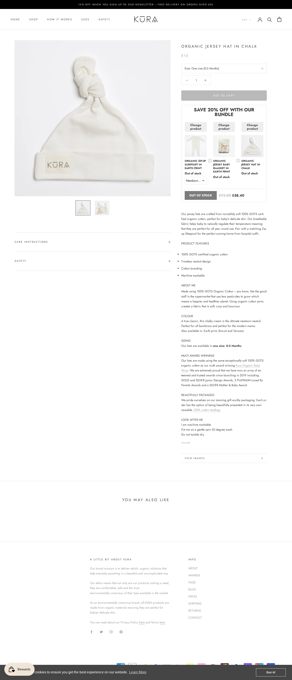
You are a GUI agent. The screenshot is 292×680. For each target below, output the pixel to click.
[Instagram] (111, 631)
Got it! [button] (271, 672)
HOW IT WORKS (59, 19)
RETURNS (194, 610)
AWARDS (194, 575)
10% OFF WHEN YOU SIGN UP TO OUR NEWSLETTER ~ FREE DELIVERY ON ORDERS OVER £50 (145, 4)
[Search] (269, 19)
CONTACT (195, 617)
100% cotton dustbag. (207, 410)
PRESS (192, 596)
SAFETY (104, 19)
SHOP (33, 19)
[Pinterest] (206, 441)
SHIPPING (195, 603)
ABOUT (193, 568)
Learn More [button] (137, 672)
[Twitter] (200, 441)
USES (85, 19)
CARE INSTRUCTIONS (31, 242)
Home (15, 19)
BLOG (192, 589)
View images (195, 458)
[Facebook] (194, 441)
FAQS (192, 582)
